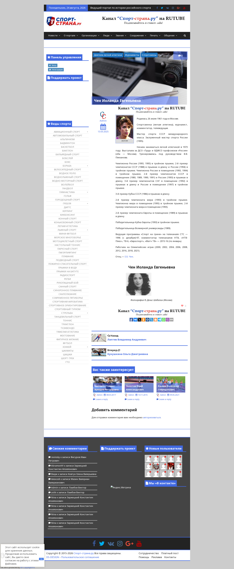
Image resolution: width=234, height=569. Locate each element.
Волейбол (67, 184)
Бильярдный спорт (67, 154)
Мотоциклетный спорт (67, 241)
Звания (120, 35)
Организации (89, 35)
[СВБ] (155, 473)
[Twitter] (102, 543)
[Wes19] (155, 466)
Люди (106, 35)
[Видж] (171, 473)
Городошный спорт (67, 199)
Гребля (67, 203)
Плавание (68, 256)
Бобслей (67, 158)
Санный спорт (68, 286)
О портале (69, 35)
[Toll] (148, 458)
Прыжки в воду (67, 267)
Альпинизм (67, 139)
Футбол (67, 343)
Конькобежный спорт (67, 222)
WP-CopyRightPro (27, 567)
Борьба (67, 165)
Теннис (67, 320)
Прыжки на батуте (67, 271)
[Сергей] (178, 473)
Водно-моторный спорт (67, 180)
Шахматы (67, 350)
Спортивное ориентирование (67, 305)
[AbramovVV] (163, 473)
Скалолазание (67, 294)
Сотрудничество (149, 553)
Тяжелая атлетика (67, 331)
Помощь (144, 557)
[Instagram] (120, 543)
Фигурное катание (67, 339)
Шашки (67, 354)
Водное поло (67, 173)
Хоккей (67, 346)
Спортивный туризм (67, 309)
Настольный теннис (67, 245)
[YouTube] (139, 543)
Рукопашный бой (67, 282)
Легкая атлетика (68, 226)
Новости (53, 35)
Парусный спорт (67, 248)
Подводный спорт (67, 260)
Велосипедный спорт (67, 169)
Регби (67, 278)
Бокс (68, 161)
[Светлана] (178, 458)
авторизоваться (152, 417)
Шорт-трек (67, 358)
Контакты (170, 557)
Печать (154, 35)
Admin (103, 120)
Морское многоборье (67, 237)
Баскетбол (67, 146)
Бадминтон (67, 143)
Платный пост (170, 553)
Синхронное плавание (67, 290)
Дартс (67, 207)
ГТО (67, 362)
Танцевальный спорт (67, 316)
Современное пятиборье (67, 297)
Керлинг (68, 211)
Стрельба (67, 312)
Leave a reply (102, 399)
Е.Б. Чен (129, 256)
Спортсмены (149, 54)
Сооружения (137, 35)
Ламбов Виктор (77, 487)
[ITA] (163, 466)
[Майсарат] (171, 466)
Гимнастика (67, 192)
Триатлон (67, 324)
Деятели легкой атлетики (108, 54)
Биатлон (67, 150)
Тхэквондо (67, 328)
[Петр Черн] (155, 458)
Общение (169, 35)
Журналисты (132, 54)
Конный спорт (67, 218)
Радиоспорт (67, 275)
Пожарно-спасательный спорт (67, 263)
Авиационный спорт (67, 131)
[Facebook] (94, 543)
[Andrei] (148, 473)
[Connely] (171, 458)
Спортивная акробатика (68, 301)
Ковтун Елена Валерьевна (82, 474)
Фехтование (67, 335)
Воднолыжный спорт (67, 177)
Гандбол (67, 188)
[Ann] (163, 458)
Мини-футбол (67, 233)
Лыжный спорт (67, 229)
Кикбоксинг (67, 214)
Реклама (156, 557)
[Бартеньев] (178, 466)
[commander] (148, 466)
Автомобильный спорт (67, 135)
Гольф (67, 195)
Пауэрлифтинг (67, 252)
